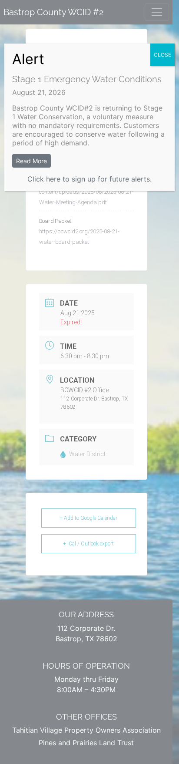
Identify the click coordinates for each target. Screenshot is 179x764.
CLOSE (162, 54)
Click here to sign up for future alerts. (89, 179)
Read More (31, 161)
